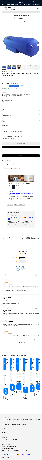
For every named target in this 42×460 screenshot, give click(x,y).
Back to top (21, 411)
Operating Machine (5, 112)
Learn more (19, 88)
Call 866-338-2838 (15, 85)
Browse (24, 143)
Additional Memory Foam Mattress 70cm (9, 106)
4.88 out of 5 (23, 253)
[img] (5, 282)
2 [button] (19, 342)
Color (3, 119)
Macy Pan (3, 71)
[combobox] (21, 12)
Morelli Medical (6, 457)
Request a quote (25, 85)
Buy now (21, 155)
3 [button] (21, 342)
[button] (4, 78)
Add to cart (28, 152)
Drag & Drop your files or (21, 143)
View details (6, 397)
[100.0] (18, 268)
